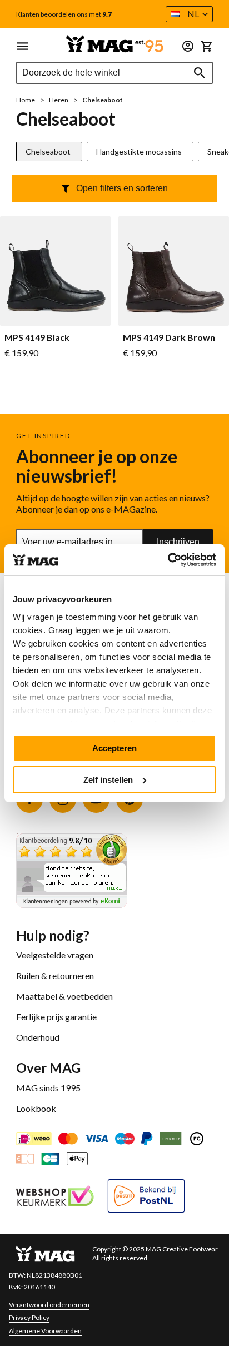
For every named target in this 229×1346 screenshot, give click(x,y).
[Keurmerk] (55, 1197)
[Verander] (188, 46)
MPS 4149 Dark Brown (169, 337)
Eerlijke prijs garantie (56, 1016)
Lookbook (36, 1108)
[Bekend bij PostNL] (146, 1197)
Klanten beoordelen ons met (64, 14)
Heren (59, 100)
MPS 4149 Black (36, 337)
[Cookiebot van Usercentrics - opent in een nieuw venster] (167, 560)
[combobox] (114, 73)
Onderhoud (37, 1037)
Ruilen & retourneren (55, 975)
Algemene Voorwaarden (45, 1331)
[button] (189, 14)
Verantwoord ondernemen (49, 1304)
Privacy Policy (29, 1317)
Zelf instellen (108, 779)
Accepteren (114, 748)
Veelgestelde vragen (54, 955)
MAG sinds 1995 (48, 1087)
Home (26, 100)
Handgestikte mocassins (139, 151)
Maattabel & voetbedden (64, 996)
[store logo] (114, 43)
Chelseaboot (48, 151)
